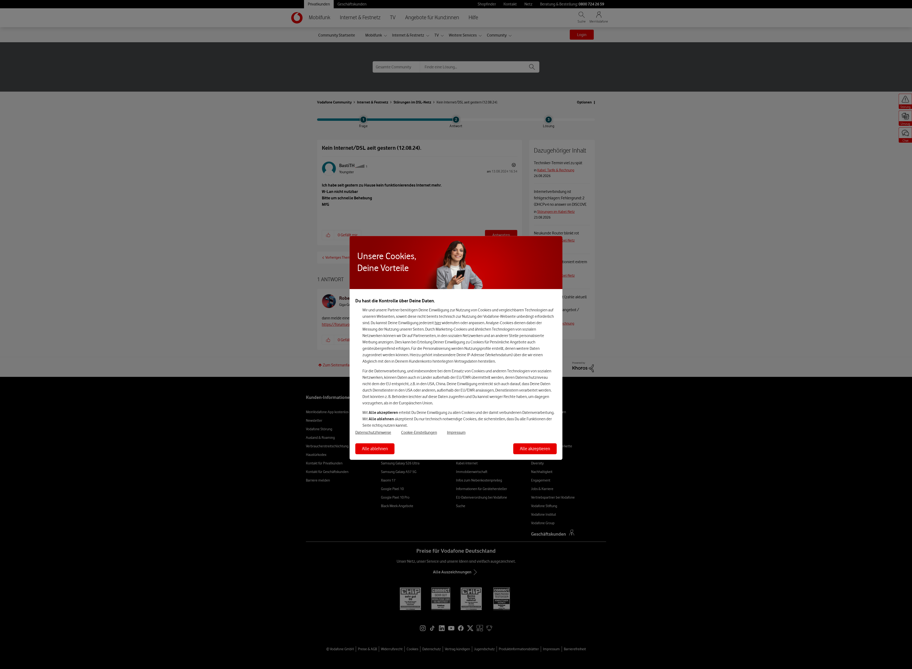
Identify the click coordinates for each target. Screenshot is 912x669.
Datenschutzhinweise (373, 432)
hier (438, 322)
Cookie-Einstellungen (419, 432)
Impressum (456, 432)
